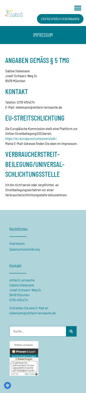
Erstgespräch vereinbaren (60, 19)
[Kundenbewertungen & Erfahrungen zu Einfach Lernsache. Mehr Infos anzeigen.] (24, 374)
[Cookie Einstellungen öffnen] (7, 387)
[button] (77, 8)
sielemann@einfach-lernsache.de (32, 313)
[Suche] (71, 331)
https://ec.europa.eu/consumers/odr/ (31, 138)
